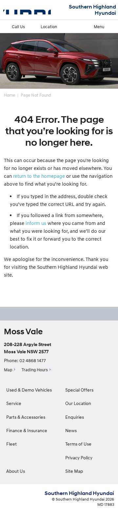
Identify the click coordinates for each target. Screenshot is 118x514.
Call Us (18, 26)
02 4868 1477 (32, 360)
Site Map (74, 471)
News (71, 430)
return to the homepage (39, 176)
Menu (99, 26)
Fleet (11, 444)
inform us (36, 223)
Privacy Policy (78, 457)
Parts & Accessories (25, 417)
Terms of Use (78, 444)
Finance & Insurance (26, 430)
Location (49, 26)
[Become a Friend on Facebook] (59, 314)
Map (8, 369)
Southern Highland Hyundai (92, 10)
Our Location (78, 403)
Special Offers (79, 390)
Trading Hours (35, 369)
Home (9, 95)
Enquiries (74, 417)
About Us (15, 471)
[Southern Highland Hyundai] (27, 9)
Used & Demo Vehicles (29, 390)
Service (13, 403)
